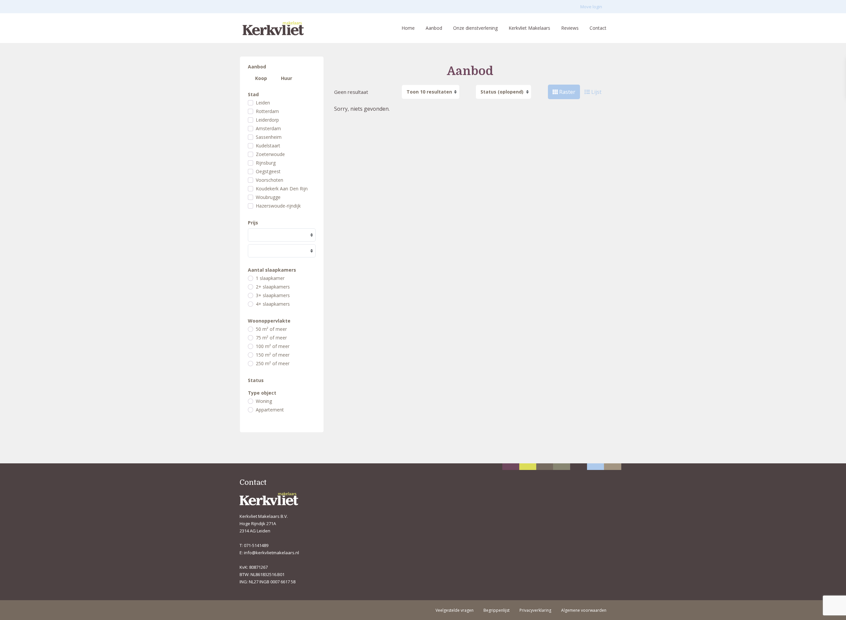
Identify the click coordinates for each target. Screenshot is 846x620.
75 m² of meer (271, 337)
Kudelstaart (268, 145)
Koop (261, 78)
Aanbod (434, 28)
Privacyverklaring (535, 610)
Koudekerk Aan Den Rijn (282, 188)
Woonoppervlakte (269, 321)
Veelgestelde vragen (455, 610)
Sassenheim (269, 137)
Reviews (570, 28)
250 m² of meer (272, 363)
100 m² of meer (272, 346)
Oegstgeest (268, 171)
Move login (591, 7)
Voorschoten (269, 180)
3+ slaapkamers (273, 295)
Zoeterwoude (270, 154)
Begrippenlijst (496, 610)
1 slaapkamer (270, 278)
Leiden (263, 102)
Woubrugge (268, 197)
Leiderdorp (267, 120)
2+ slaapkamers (273, 287)
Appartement (270, 409)
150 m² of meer (272, 355)
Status (256, 380)
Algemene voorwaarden (583, 610)
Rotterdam (267, 111)
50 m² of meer (271, 329)
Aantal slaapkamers (272, 270)
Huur (286, 78)
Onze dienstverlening (475, 28)
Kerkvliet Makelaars (529, 28)
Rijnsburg (266, 163)
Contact (598, 28)
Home (408, 28)
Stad (253, 94)
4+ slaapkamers (273, 304)
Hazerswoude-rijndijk (278, 206)
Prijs (253, 222)
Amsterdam (268, 128)
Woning (264, 401)
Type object (262, 393)
